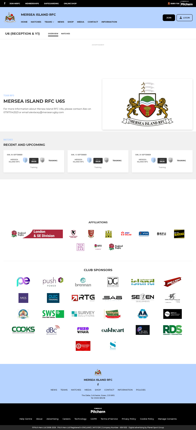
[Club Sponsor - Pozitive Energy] (23, 282)
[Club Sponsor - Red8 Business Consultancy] (83, 346)
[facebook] (4, 3)
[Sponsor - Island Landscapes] (142, 282)
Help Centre (26, 419)
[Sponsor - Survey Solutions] (83, 314)
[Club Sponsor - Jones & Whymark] (172, 282)
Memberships (32, 3)
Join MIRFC (14, 3)
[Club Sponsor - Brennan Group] (83, 282)
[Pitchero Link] (187, 4)
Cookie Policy (147, 419)
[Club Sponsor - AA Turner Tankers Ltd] (142, 314)
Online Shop (70, 3)
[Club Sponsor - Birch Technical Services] (172, 314)
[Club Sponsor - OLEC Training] (53, 298)
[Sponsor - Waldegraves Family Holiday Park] (112, 314)
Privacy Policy (129, 419)
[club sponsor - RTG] (83, 298)
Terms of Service (109, 419)
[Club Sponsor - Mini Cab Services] (23, 298)
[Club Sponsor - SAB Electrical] (112, 298)
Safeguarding (51, 3)
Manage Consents (167, 419)
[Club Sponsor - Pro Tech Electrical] (142, 330)
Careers (66, 419)
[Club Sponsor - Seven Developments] (142, 298)
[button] (24, 22)
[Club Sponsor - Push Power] (53, 282)
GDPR (94, 419)
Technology (80, 419)
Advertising (52, 419)
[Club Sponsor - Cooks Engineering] (23, 330)
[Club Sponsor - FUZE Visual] (83, 330)
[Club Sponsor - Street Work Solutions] (53, 314)
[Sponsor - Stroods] (112, 346)
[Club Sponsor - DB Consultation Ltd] (53, 330)
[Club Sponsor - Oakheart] (112, 330)
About (39, 419)
